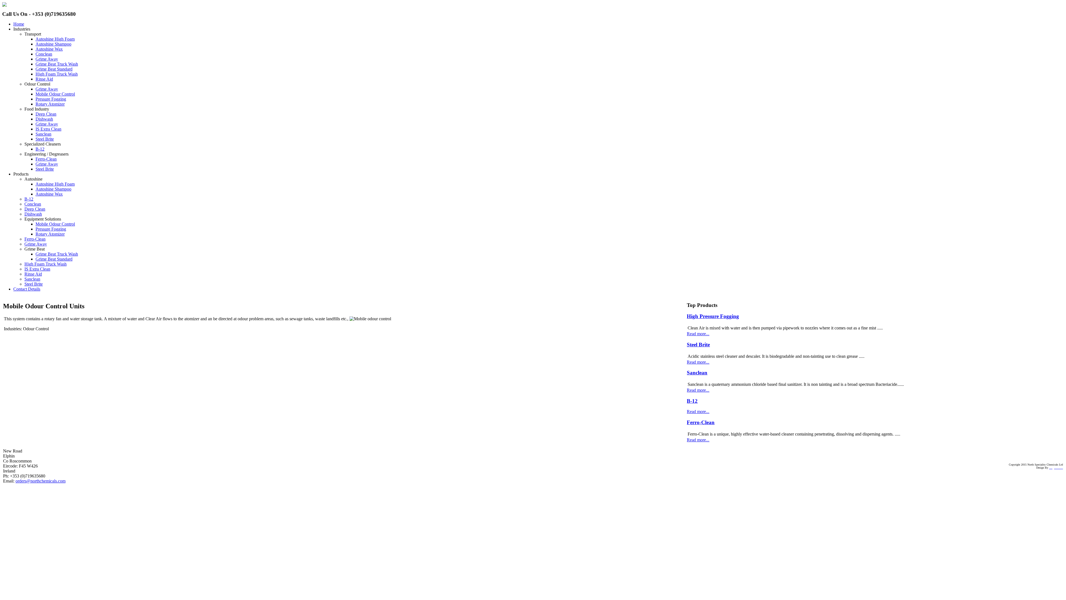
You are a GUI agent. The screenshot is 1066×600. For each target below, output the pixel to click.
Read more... (698, 333)
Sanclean (697, 373)
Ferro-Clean (701, 422)
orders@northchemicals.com (41, 481)
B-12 (692, 401)
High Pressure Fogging (713, 316)
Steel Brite (698, 345)
